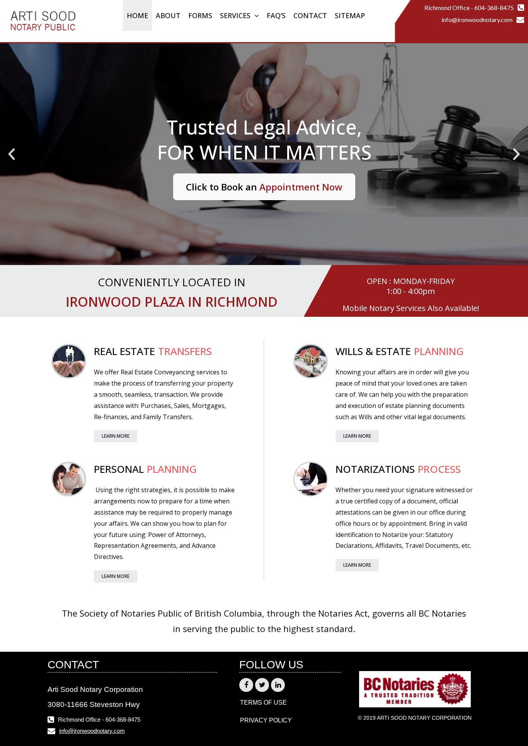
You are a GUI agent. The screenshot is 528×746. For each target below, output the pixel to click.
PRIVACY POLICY (266, 720)
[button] (257, 259)
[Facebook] (246, 685)
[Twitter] (262, 685)
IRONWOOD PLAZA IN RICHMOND (172, 302)
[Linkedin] (278, 685)
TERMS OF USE (263, 702)
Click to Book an (264, 186)
